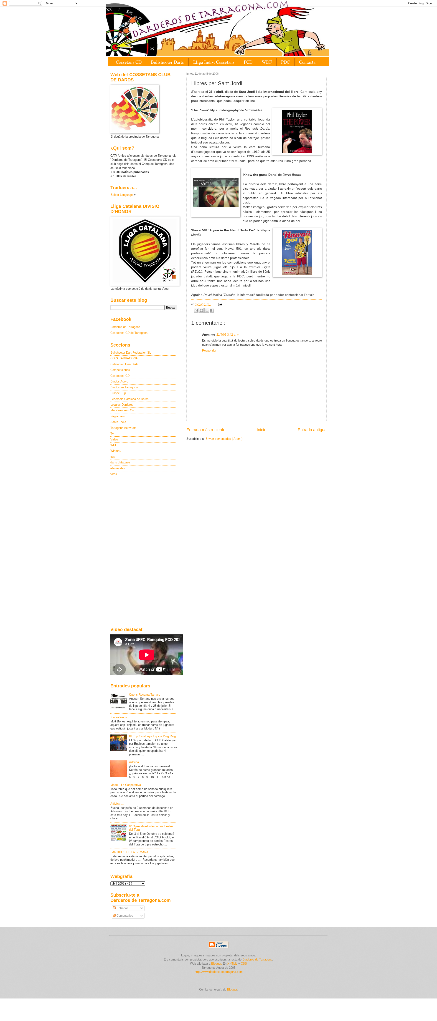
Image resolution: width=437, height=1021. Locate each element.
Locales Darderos (121, 404)
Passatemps (118, 717)
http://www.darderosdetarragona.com (219, 971)
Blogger (232, 989)
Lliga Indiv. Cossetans (213, 62)
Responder (209, 350)
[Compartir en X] (206, 310)
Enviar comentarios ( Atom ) (224, 438)
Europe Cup (118, 393)
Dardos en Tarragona (124, 387)
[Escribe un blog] (201, 310)
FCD (248, 62)
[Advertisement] (143, 552)
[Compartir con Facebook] (212, 310)
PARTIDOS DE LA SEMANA (129, 852)
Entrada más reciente (205, 430)
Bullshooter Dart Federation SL (130, 352)
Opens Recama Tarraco (144, 694)
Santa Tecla (118, 422)
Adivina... (135, 762)
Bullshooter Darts (167, 62)
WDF (267, 62)
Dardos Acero (119, 381)
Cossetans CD (129, 62)
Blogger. (216, 963)
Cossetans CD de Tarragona (128, 332)
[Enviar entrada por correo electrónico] (219, 304)
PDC (285, 62)
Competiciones (120, 370)
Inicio (261, 430)
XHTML (232, 963)
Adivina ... (117, 803)
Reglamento (118, 416)
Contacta (307, 62)
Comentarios (124, 915)
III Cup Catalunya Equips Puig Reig (152, 736)
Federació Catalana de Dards (129, 399)
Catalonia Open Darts (124, 364)
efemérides (117, 468)
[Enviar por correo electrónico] (196, 310)
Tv (112, 433)
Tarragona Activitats (123, 428)
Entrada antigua (312, 430)
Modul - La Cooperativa (125, 785)
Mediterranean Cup (122, 410)
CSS (244, 963)
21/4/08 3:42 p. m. (228, 334)
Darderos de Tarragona (125, 327)
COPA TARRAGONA (124, 358)
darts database (120, 462)
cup (112, 456)
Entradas (122, 908)
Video (114, 439)
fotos (113, 474)
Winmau (115, 451)
